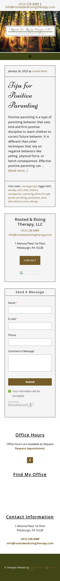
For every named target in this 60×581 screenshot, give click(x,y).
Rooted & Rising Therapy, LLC (30, 31)
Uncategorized (29, 186)
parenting (21, 197)
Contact (30, 260)
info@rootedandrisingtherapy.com (30, 7)
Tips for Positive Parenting (23, 95)
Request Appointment (30, 448)
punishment (34, 197)
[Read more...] (18, 171)
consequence (14, 193)
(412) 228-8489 (29, 4)
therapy (34, 201)
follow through (42, 193)
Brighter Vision (38, 567)
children (33, 190)
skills (43, 197)
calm (19, 190)
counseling (28, 193)
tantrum (17, 201)
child (25, 190)
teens (26, 201)
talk (10, 201)
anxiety (12, 190)
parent (11, 197)
